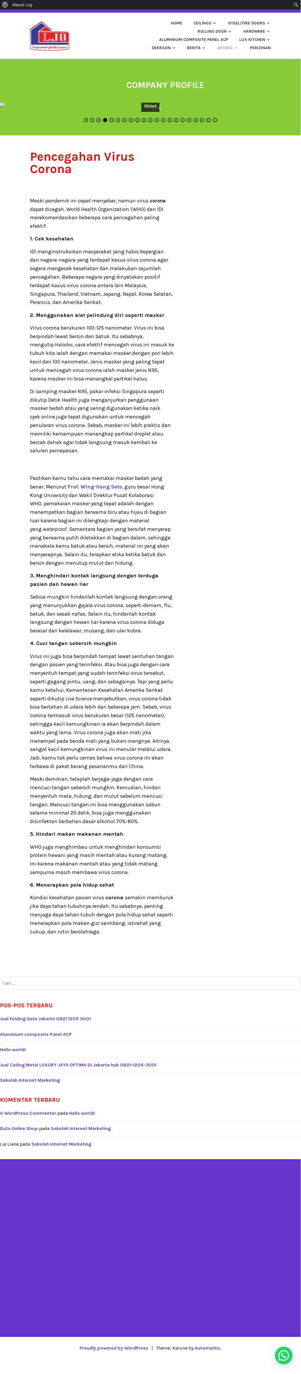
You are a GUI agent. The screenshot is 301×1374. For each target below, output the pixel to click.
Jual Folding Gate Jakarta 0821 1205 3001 (45, 1018)
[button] (283, 1355)
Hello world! (13, 1049)
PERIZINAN (260, 47)
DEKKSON (161, 47)
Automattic (207, 1348)
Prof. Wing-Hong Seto (95, 487)
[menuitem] (5, 4)
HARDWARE (254, 31)
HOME (176, 23)
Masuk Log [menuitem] (22, 4)
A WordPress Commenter (28, 1113)
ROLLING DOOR (212, 31)
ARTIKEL (225, 47)
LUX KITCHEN (252, 39)
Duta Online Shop (19, 1128)
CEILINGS (202, 23)
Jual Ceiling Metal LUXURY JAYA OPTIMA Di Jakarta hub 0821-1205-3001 (78, 1065)
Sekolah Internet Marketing (30, 1080)
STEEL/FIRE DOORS (246, 23)
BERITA (194, 47)
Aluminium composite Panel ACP (193, 39)
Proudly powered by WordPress (114, 1348)
